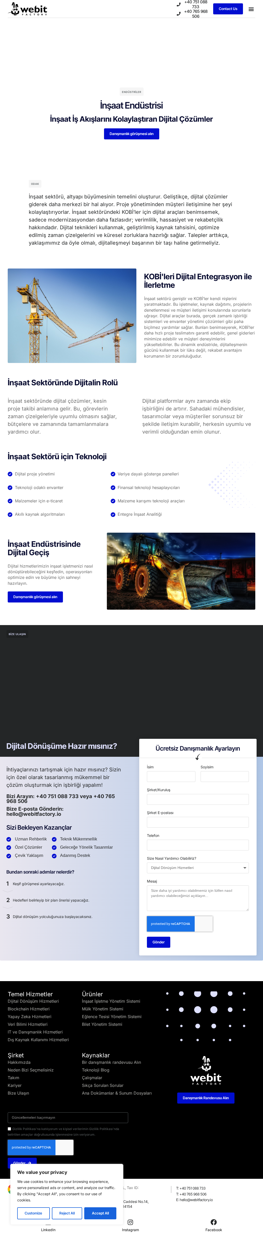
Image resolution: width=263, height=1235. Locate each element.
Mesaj (152, 881)
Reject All (67, 1213)
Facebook (213, 1230)
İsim (150, 767)
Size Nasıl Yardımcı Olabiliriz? (171, 858)
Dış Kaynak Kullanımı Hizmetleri (38, 1039)
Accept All (100, 1213)
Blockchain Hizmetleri (29, 1008)
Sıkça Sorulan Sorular (103, 1085)
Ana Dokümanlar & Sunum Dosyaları (117, 1093)
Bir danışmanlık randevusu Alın (111, 1062)
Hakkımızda (19, 1062)
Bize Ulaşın (18, 1093)
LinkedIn (48, 1230)
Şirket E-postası (160, 812)
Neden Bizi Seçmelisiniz (31, 1070)
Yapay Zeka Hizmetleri (29, 1016)
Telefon (153, 835)
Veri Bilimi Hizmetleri (28, 1024)
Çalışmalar (92, 1077)
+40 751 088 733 (58, 796)
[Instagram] (130, 1222)
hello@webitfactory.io (33, 814)
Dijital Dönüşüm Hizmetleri (33, 1001)
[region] (66, 1194)
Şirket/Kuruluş (158, 790)
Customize (33, 1213)
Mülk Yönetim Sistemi (102, 1008)
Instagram (130, 1230)
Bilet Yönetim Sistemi (102, 1024)
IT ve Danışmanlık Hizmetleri (35, 1032)
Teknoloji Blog (95, 1070)
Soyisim (207, 767)
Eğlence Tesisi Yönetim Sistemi (112, 1016)
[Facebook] (214, 1222)
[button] (251, 9)
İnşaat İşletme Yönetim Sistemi (111, 1001)
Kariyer (15, 1085)
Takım (13, 1077)
